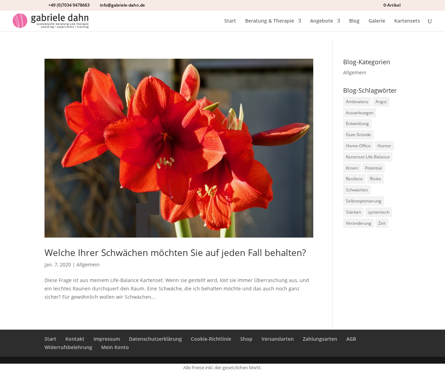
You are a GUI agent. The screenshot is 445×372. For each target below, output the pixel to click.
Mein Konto (115, 347)
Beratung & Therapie (269, 21)
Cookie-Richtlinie (211, 339)
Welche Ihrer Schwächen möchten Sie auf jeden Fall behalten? (175, 252)
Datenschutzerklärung (155, 339)
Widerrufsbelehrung (68, 347)
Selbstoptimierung (363, 201)
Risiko (375, 179)
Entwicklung (357, 123)
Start (230, 21)
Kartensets (407, 21)
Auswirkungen (359, 113)
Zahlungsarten (320, 339)
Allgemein (88, 264)
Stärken (353, 212)
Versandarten (277, 339)
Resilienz (354, 179)
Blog (354, 21)
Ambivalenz (357, 102)
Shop (246, 339)
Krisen (352, 168)
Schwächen (357, 190)
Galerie (377, 21)
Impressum (107, 339)
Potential (373, 168)
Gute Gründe (358, 135)
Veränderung (358, 223)
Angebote (321, 21)
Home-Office (358, 146)
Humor (384, 146)
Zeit (382, 223)
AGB (351, 339)
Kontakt (74, 339)
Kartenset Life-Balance (368, 157)
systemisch (378, 212)
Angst (381, 102)
